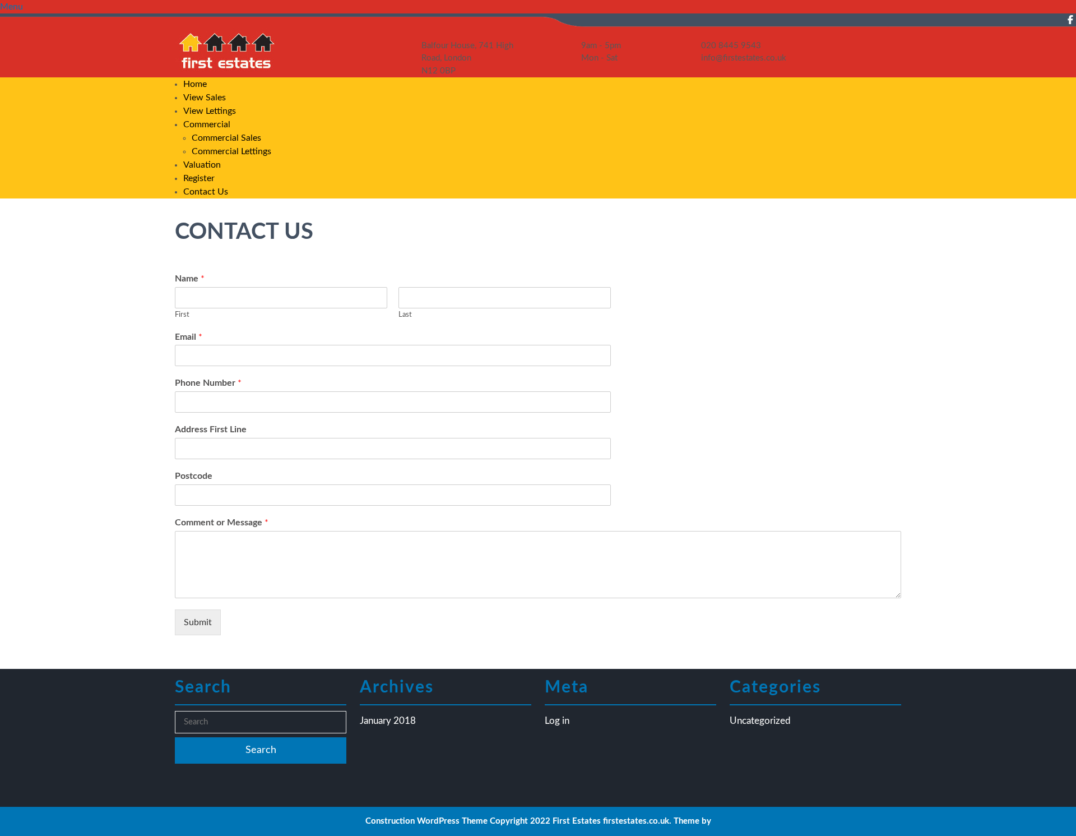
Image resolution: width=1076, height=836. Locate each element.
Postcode (193, 476)
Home (195, 84)
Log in (557, 721)
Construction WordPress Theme (426, 821)
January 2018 (388, 721)
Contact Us (205, 191)
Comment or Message (221, 522)
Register (199, 178)
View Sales (204, 97)
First (182, 314)
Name (190, 278)
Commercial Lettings (231, 151)
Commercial (206, 124)
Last (405, 314)
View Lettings (209, 111)
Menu (11, 6)
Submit (198, 622)
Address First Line (211, 429)
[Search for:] (260, 722)
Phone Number (208, 382)
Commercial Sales (226, 137)
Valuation (202, 164)
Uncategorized (760, 721)
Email (188, 336)
